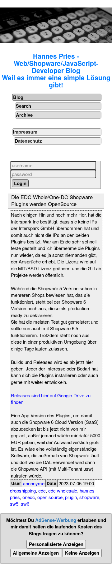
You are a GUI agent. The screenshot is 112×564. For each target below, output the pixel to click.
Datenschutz (28, 140)
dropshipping (23, 490)
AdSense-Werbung (55, 520)
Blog (18, 97)
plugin (71, 497)
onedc (28, 497)
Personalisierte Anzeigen (56, 544)
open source (50, 497)
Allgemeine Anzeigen (36, 552)
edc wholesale (62, 490)
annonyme (33, 483)
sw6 (25, 503)
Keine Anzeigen (82, 552)
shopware (89, 497)
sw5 (14, 503)
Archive (24, 114)
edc (42, 490)
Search (23, 105)
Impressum (25, 131)
